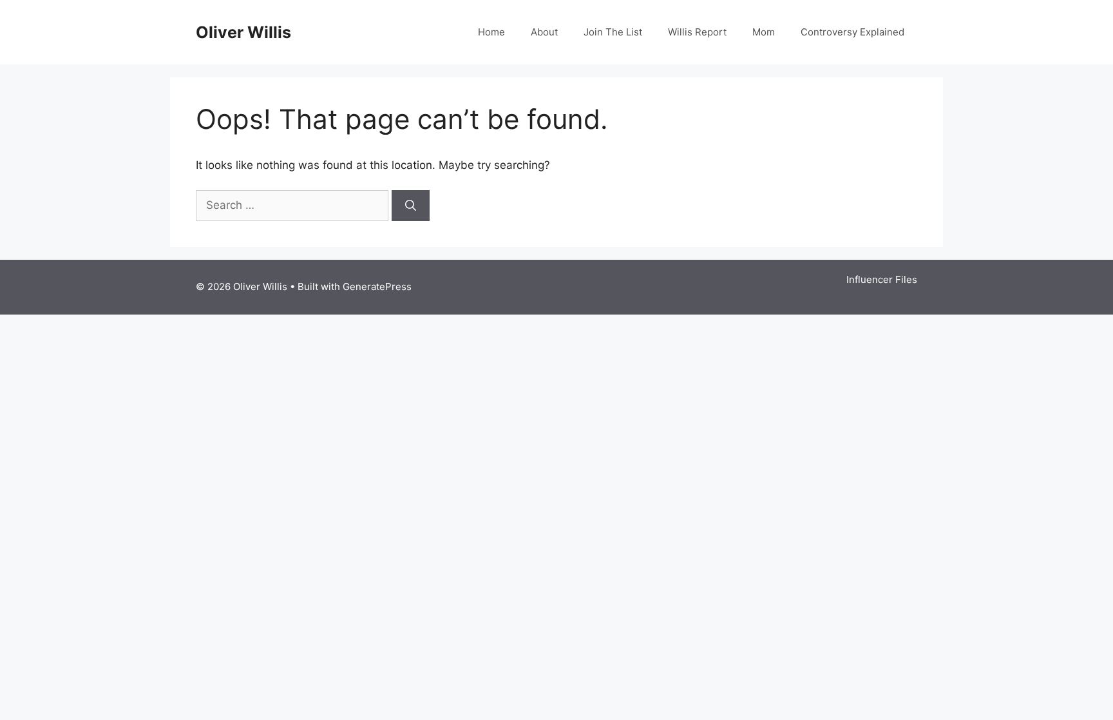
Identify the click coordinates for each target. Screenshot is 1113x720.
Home (491, 32)
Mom (763, 32)
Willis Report (697, 32)
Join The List (613, 32)
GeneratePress (377, 286)
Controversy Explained (852, 32)
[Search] (411, 205)
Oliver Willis (243, 32)
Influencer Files (881, 279)
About (544, 32)
